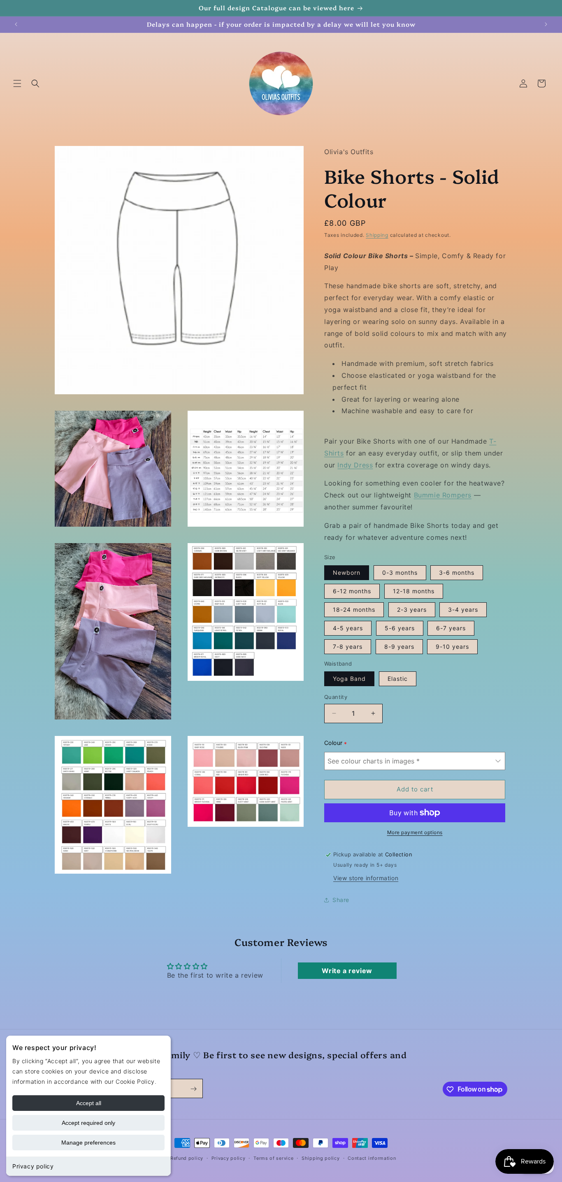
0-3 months (400, 572)
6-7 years (451, 628)
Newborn (346, 572)
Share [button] (340, 899)
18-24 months (354, 609)
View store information (365, 877)
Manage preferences (88, 1142)
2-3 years (412, 609)
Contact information (372, 1158)
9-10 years (452, 646)
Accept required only (88, 1123)
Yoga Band (349, 678)
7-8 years (347, 646)
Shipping (377, 235)
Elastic (398, 678)
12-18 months (413, 591)
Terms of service (273, 1158)
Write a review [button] (347, 971)
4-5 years (348, 628)
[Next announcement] (546, 24)
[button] (17, 83)
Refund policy (186, 1158)
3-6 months (456, 572)
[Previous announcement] (16, 24)
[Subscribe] (193, 1089)
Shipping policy (321, 1158)
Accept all (88, 1103)
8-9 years (399, 646)
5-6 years (400, 628)
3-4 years (463, 609)
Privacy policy (32, 1166)
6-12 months (352, 591)
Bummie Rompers (442, 495)
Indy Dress (355, 465)
